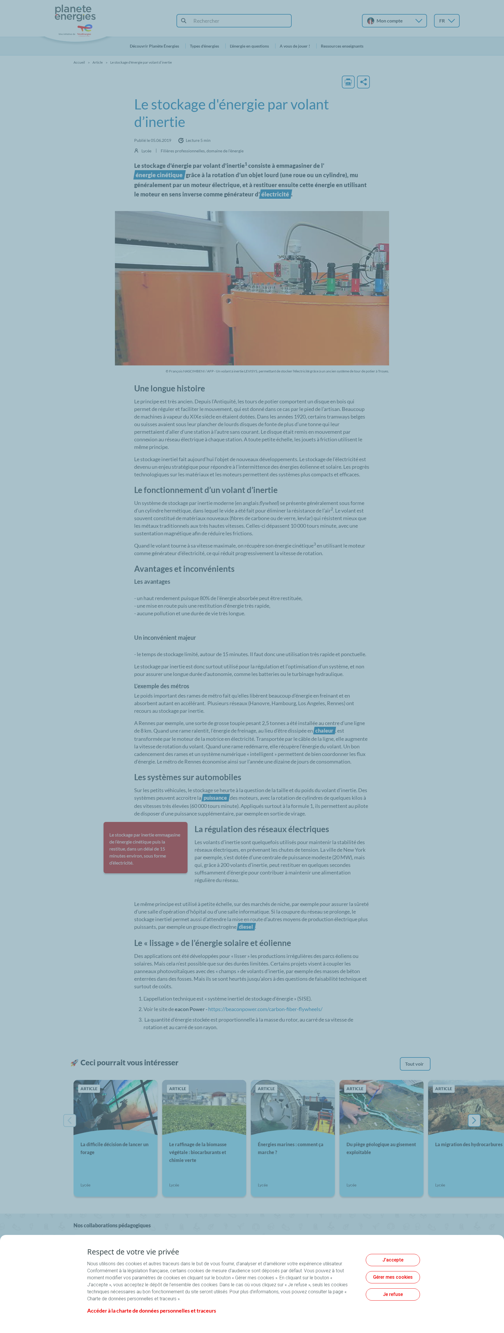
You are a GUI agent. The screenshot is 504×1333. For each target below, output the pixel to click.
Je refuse (393, 1294)
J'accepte (392, 1260)
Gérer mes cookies (393, 1277)
